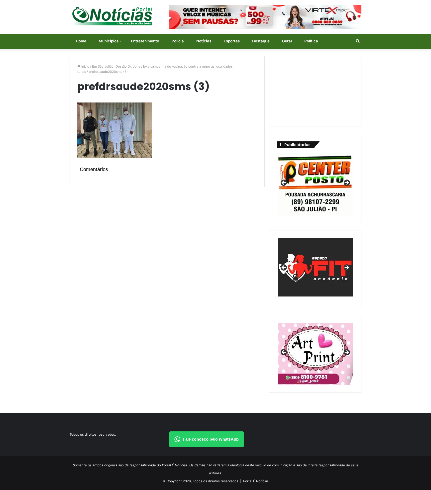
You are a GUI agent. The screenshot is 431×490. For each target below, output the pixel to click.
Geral (287, 41)
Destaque (261, 41)
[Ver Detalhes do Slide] (315, 269)
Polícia (178, 41)
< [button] (284, 183)
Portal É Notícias (256, 481)
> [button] (346, 183)
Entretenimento (145, 41)
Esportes (232, 41)
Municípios (108, 41)
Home (81, 41)
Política (311, 41)
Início (84, 66)
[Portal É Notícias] (112, 16)
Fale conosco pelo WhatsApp (211, 439)
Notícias (203, 41)
